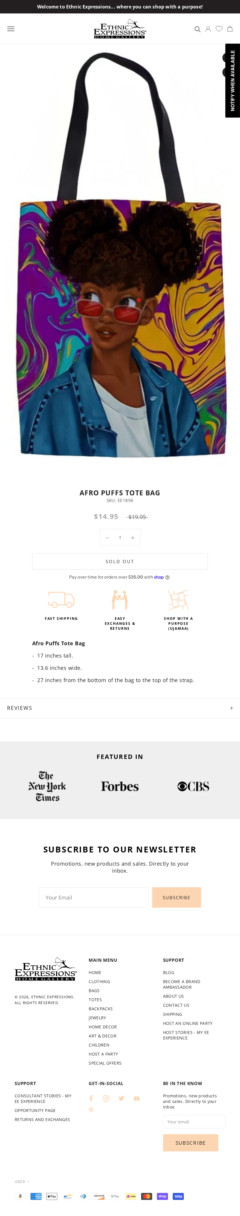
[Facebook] (91, 1098)
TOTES (95, 999)
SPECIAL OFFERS (105, 1063)
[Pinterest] (91, 1109)
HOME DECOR (103, 1027)
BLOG (168, 972)
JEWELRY (97, 1017)
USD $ (20, 1181)
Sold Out (120, 561)
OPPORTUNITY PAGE (35, 1110)
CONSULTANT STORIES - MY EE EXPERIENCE (43, 1098)
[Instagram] (106, 1098)
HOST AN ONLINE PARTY (188, 1023)
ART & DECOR (102, 1036)
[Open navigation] (10, 28)
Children (99, 1045)
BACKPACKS (101, 1008)
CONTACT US (176, 1005)
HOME (95, 972)
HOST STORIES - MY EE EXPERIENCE (186, 1035)
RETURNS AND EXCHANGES (42, 1119)
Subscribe (177, 897)
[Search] (198, 29)
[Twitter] (121, 1098)
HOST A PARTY (103, 1054)
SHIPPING (172, 1014)
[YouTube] (137, 1098)
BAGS (94, 990)
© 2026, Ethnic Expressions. (45, 996)
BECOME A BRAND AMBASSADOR (181, 984)
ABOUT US (173, 996)
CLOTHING (99, 981)
